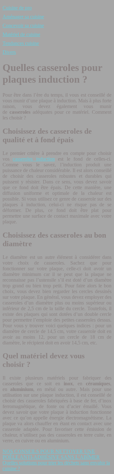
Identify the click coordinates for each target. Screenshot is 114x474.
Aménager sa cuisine (23, 16)
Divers (9, 52)
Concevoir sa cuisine (23, 25)
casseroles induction (33, 159)
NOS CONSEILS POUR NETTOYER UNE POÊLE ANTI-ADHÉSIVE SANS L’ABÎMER (51, 454)
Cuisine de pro (17, 7)
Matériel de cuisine (21, 34)
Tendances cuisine (21, 43)
